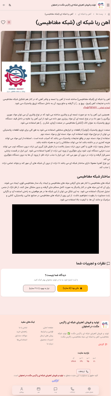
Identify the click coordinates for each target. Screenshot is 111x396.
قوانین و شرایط (47, 331)
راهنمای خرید (21, 331)
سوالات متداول (21, 335)
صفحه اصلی (48, 327)
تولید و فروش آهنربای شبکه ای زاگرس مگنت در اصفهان (40, 375)
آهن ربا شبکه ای (84, 14)
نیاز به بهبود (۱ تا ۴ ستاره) (39, 288)
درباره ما (50, 343)
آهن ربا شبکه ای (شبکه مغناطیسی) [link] (59, 14)
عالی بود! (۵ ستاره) (71, 288)
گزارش (101, 344)
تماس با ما (23, 327)
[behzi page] (55, 380)
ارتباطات (81, 371)
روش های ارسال (46, 335)
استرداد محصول (46, 339)
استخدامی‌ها (22, 339)
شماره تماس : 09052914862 (96, 108)
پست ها (99, 14)
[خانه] (109, 14)
